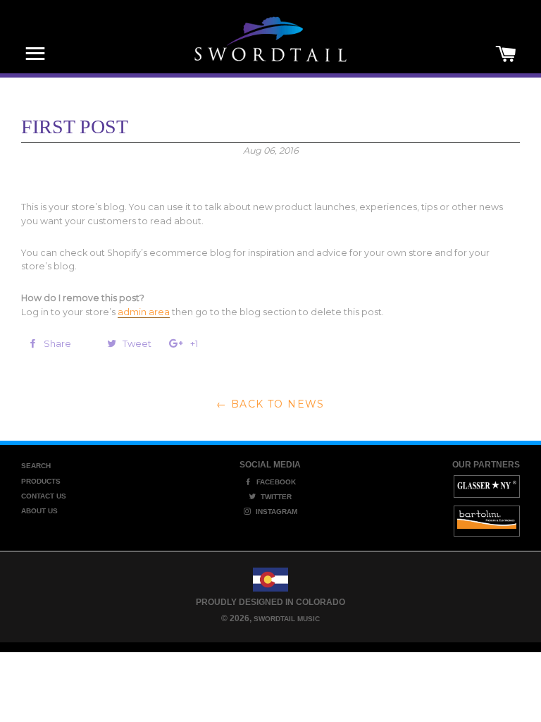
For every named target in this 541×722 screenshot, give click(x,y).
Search (36, 466)
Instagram (275, 511)
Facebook (275, 482)
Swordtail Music (287, 619)
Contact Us (43, 496)
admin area (144, 312)
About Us (39, 511)
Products (41, 481)
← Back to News (270, 404)
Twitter (275, 497)
